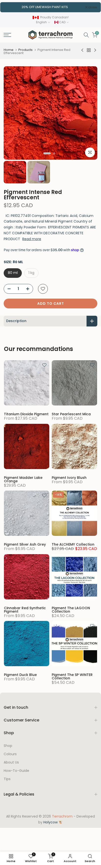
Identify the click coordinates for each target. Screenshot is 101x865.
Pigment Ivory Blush (69, 477)
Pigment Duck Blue (20, 674)
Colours (10, 754)
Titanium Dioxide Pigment (26, 414)
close (92, 7)
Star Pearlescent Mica (71, 414)
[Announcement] (44, 7)
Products (25, 49)
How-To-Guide (16, 770)
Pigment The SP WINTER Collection (72, 676)
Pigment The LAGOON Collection (71, 610)
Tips (7, 779)
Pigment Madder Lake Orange (23, 479)
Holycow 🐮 (53, 822)
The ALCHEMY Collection (73, 544)
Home (8, 49)
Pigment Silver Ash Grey (25, 544)
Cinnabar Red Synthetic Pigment (25, 610)
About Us (11, 762)
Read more (31, 239)
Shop (8, 745)
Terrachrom (62, 816)
